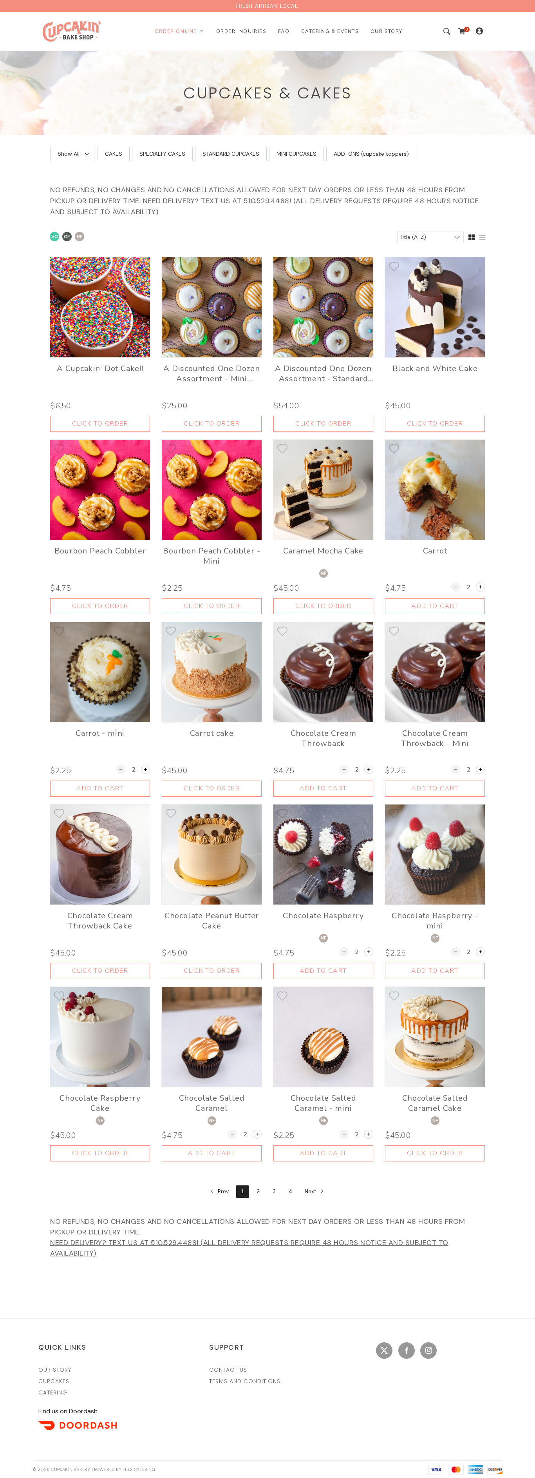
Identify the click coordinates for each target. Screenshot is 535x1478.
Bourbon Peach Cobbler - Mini (211, 556)
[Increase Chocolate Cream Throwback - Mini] (480, 769)
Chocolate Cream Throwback (323, 738)
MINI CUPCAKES (296, 153)
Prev (222, 1191)
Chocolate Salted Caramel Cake (435, 1103)
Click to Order (100, 423)
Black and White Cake (435, 369)
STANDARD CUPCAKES (230, 153)
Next (311, 1191)
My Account (485, 28)
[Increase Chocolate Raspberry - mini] (480, 951)
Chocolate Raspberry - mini (435, 921)
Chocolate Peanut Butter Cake (211, 921)
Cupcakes (53, 1381)
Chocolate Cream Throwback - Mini (435, 738)
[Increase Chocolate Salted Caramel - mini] (368, 1134)
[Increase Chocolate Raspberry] (368, 951)
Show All (69, 153)
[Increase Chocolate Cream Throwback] (368, 769)
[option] (113, 154)
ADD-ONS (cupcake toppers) (371, 153)
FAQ (284, 31)
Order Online (176, 31)
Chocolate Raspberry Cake (100, 1103)
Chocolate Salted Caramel (212, 1103)
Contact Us (228, 1370)
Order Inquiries (241, 31)
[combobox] (430, 237)
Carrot (435, 551)
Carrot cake (212, 733)
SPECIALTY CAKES (162, 153)
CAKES (113, 153)
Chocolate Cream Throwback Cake (100, 921)
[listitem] (100, 344)
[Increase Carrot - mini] (145, 769)
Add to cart (435, 606)
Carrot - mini (100, 733)
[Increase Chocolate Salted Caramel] (257, 1134)
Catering (52, 1392)
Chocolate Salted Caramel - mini (323, 1103)
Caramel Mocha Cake (323, 551)
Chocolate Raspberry (323, 916)
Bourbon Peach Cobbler (100, 551)
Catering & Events (329, 31)
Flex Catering (139, 1469)
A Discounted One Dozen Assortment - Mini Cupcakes (211, 374)
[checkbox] (54, 237)
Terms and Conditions (244, 1381)
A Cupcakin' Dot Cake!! (100, 369)
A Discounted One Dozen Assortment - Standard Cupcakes (323, 374)
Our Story (387, 31)
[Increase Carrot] (480, 587)
